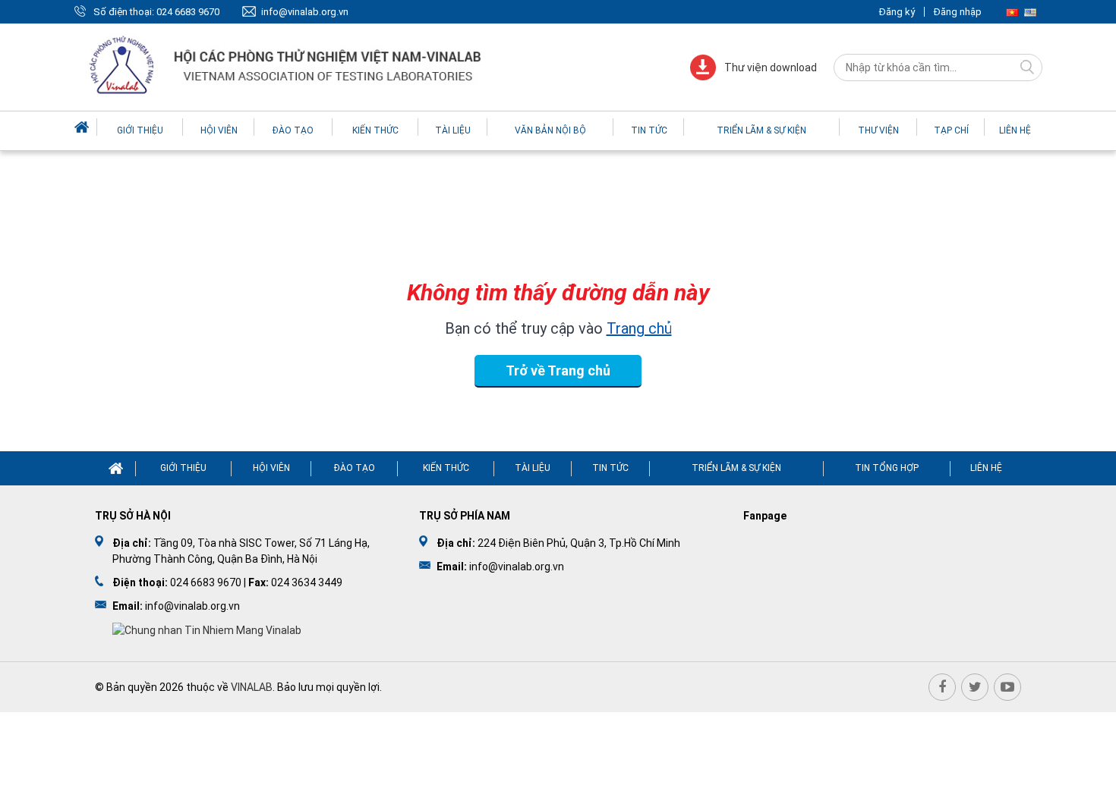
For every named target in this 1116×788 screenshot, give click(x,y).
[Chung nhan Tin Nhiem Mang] (206, 629)
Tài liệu (453, 130)
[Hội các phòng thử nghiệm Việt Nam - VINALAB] (287, 67)
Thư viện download (770, 67)
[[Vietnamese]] (1012, 11)
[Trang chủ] (83, 127)
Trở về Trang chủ (558, 370)
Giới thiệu (140, 130)
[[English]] (1030, 11)
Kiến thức (375, 130)
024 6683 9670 (187, 11)
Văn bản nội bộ (550, 130)
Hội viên (219, 130)
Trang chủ (639, 328)
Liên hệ (1015, 130)
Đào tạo (293, 130)
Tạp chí (951, 130)
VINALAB (252, 687)
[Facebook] (942, 687)
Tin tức (649, 130)
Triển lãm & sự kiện (761, 130)
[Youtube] (1007, 687)
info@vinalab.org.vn (304, 11)
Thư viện (878, 130)
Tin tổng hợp (887, 468)
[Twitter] (974, 687)
